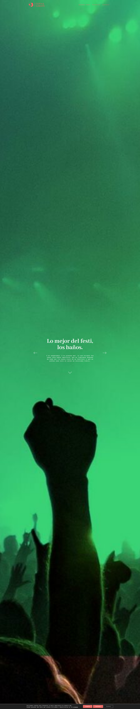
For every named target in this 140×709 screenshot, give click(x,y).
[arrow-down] (70, 372)
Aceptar (87, 706)
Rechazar (98, 706)
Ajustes (108, 706)
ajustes (75, 707)
